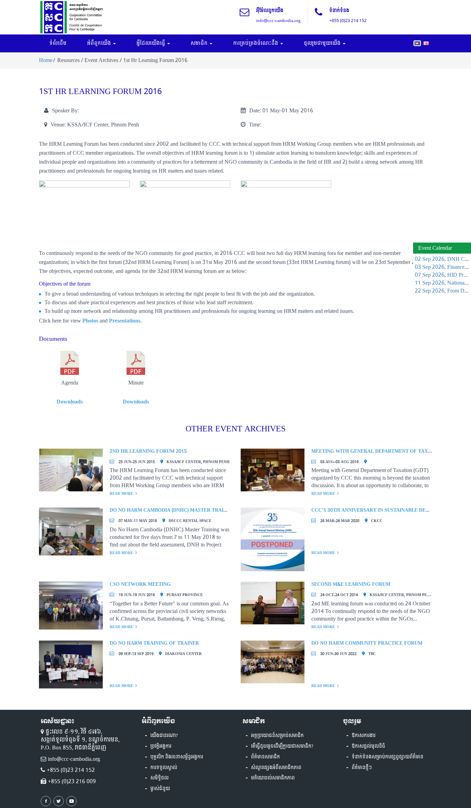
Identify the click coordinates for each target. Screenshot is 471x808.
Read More (121, 493)
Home (45, 60)
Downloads (70, 402)
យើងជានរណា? (164, 736)
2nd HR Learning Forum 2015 (148, 451)
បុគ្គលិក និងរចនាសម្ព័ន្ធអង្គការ (176, 757)
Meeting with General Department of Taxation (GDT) (384, 451)
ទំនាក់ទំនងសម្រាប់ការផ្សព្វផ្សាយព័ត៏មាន (387, 757)
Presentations (124, 321)
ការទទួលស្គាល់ (163, 768)
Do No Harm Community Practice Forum (366, 643)
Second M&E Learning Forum (350, 584)
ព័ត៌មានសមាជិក (265, 757)
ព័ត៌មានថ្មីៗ (362, 768)
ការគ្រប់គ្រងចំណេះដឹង (256, 43)
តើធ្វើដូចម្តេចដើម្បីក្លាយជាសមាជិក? (282, 746)
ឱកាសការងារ (363, 736)
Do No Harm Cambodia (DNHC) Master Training (173, 510)
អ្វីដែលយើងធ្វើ (152, 43)
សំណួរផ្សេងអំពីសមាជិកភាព (276, 768)
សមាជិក (200, 43)
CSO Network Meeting (140, 584)
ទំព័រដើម (58, 43)
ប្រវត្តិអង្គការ (160, 746)
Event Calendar (435, 248)
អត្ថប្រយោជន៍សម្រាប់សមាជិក (277, 736)
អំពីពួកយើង (99, 43)
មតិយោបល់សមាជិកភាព (273, 778)
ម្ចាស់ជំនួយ (160, 789)
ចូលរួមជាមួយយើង (323, 43)
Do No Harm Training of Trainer (154, 643)
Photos (90, 321)
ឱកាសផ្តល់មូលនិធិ (368, 746)
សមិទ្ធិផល (159, 778)
